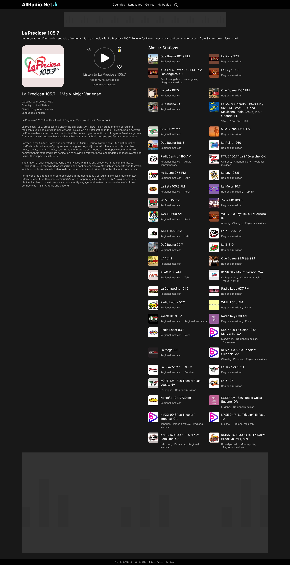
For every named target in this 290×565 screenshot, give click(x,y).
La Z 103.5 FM (231, 231)
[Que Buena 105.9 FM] (214, 131)
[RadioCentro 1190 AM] (153, 159)
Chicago (237, 223)
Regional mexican (42, 109)
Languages (135, 4)
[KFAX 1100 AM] (153, 275)
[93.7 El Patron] (153, 131)
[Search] (176, 5)
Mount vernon (231, 280)
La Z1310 (227, 244)
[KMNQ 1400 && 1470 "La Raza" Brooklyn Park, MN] (214, 438)
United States (41, 105)
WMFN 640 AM (232, 302)
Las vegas (166, 390)
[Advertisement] (145, 19)
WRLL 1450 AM (171, 231)
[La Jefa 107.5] (153, 93)
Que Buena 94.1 (171, 104)
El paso (225, 423)
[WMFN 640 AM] (214, 305)
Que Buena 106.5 (172, 142)
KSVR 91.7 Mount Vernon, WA (242, 272)
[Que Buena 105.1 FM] (214, 93)
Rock (187, 191)
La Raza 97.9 (230, 56)
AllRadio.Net (37, 5)
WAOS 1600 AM (171, 214)
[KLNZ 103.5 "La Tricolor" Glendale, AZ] (214, 352)
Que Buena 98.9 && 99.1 (238, 258)
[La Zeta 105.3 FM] (153, 189)
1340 (224, 121)
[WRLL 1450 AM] (153, 233)
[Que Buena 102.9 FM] (153, 59)
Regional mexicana (195, 321)
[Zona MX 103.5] (214, 203)
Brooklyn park (229, 444)
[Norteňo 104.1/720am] (153, 400)
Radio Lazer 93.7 (172, 330)
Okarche (226, 161)
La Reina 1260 (231, 142)
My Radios (164, 4)
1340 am (235, 121)
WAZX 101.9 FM (171, 316)
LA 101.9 (166, 258)
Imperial (165, 423)
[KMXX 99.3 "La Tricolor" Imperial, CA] (153, 417)
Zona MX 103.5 (232, 200)
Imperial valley (181, 423)
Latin (187, 177)
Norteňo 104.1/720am (175, 397)
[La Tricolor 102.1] (214, 370)
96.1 (246, 121)
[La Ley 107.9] (214, 73)
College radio (229, 277)
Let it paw (170, 562)
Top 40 (249, 191)
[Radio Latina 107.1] (153, 305)
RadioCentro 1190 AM (175, 156)
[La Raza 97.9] (214, 59)
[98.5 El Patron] (153, 203)
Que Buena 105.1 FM (235, 90)
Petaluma (179, 444)
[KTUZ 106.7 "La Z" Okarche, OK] (214, 159)
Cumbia (189, 372)
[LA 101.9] (153, 261)
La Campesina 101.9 (174, 288)
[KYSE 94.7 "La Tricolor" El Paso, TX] (214, 417)
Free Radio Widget (123, 562)
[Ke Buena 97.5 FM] (153, 175)
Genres (149, 4)
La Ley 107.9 (229, 70)
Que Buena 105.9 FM (236, 129)
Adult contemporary (175, 163)
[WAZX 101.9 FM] (153, 319)
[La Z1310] (214, 247)
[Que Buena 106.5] (153, 145)
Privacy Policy (156, 562)
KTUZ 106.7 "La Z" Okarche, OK (243, 156)
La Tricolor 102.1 (232, 367)
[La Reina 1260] (214, 145)
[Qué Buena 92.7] (153, 247)
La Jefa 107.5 (169, 90)
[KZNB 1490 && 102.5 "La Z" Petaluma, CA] (153, 438)
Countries (119, 4)
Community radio (250, 277)
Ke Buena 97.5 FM (173, 172)
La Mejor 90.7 (230, 186)
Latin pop (165, 444)
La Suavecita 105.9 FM (176, 367)
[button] (104, 58)
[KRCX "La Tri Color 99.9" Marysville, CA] (214, 332)
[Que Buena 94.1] (153, 107)
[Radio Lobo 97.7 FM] (214, 291)
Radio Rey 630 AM (234, 316)
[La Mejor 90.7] (214, 189)
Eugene (225, 407)
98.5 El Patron (170, 200)
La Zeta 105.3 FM (172, 186)
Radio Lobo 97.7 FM (235, 288)
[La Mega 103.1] (153, 352)
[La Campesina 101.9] (153, 291)
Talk (186, 277)
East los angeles (170, 79)
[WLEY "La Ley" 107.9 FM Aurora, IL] (214, 216)
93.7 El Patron (170, 129)
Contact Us (140, 562)
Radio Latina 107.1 (172, 302)
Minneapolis (248, 444)
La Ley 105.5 (230, 172)
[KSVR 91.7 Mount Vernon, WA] (214, 275)
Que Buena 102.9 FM (175, 56)
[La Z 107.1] (214, 383)
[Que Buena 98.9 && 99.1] (214, 261)
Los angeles (190, 79)
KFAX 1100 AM (170, 272)
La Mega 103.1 (170, 350)
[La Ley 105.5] (214, 175)
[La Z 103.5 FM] (214, 233)
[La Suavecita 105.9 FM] (153, 370)
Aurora (225, 223)
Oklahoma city (242, 161)
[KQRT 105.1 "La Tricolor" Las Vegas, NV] (153, 383)
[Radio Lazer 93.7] (153, 332)
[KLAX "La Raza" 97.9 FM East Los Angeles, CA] (153, 73)
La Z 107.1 (227, 381)
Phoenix (238, 359)
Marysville (227, 338)
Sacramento (230, 342)
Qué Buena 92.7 (171, 244)
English (40, 112)
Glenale (225, 359)
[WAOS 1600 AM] (153, 216)
